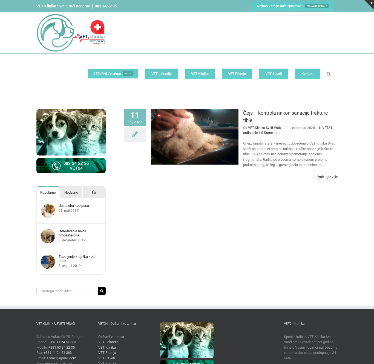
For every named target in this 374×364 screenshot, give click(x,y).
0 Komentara (271, 133)
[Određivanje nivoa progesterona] (48, 232)
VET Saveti (106, 358)
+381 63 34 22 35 (61, 347)
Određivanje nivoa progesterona (72, 233)
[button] (329, 73)
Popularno (48, 192)
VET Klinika (107, 347)
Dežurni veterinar (111, 337)
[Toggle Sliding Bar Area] (369, 5)
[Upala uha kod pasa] (48, 206)
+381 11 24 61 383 (62, 342)
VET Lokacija (108, 342)
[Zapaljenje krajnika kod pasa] (48, 257)
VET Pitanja (107, 353)
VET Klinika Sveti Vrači (264, 128)
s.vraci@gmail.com (61, 358)
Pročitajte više (327, 177)
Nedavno (71, 192)
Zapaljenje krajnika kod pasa (76, 259)
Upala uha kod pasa (74, 206)
